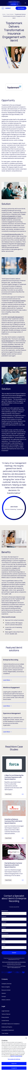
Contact (4, 996)
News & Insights (6, 987)
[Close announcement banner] (25, 3)
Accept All (14, 1068)
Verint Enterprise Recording (13, 234)
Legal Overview (5, 1011)
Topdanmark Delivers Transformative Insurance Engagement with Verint (14, 16)
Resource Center (6, 990)
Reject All (14, 1063)
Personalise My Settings (14, 1059)
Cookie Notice (5, 1020)
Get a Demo (21, 8)
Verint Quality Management (15, 317)
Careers (4, 993)
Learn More (6, 680)
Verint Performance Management (11, 346)
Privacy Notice (5, 1017)
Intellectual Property (7, 1027)
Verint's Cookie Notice (16, 1056)
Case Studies (10, 14)
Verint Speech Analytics (19, 300)
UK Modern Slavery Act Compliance (11, 1023)
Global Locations (6, 999)
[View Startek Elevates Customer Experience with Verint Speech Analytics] (14, 863)
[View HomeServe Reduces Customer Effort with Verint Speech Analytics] (14, 820)
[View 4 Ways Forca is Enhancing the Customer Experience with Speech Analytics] (14, 777)
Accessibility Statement (8, 1030)
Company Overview (6, 983)
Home (4, 14)
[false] (26, 1038)
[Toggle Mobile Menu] (3, 8)
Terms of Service (15, 967)
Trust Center (5, 1033)
